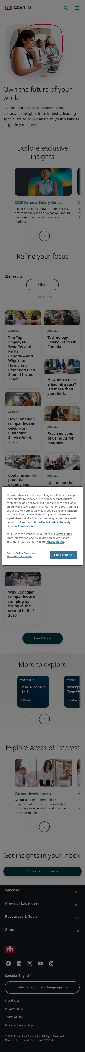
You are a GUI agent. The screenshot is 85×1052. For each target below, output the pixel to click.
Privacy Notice (55, 541)
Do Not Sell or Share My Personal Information (21, 554)
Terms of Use (64, 534)
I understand (63, 555)
